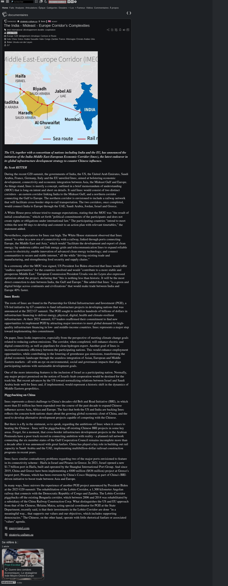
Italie (41, 39)
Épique (42, 7)
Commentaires (101, 7)
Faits (11, 7)
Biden (9, 42)
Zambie (54, 39)
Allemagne (71, 39)
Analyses (19, 7)
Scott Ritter (12, 33)
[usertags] (112, 30)
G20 (16, 36)
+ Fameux (80, 7)
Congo (47, 39)
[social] (108, 30)
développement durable (33, 30)
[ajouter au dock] (123, 30)
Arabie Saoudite (31, 39)
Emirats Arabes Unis (85, 39)
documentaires (18, 15)
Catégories (52, 7)
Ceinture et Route (48, 36)
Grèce (20, 39)
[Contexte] (116, 30)
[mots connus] (120, 30)
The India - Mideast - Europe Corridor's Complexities (47, 25)
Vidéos (89, 7)
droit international (14, 30)
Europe (10, 36)
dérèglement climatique (29, 36)
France (62, 39)
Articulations (31, 7)
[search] (22, 1)
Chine (14, 39)
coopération (50, 30)
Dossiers (63, 7)
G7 (8, 45)
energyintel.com (19, 528)
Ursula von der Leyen (22, 42)
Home (5, 7)
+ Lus (71, 7)
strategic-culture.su (28, 21)
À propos (114, 7)
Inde (9, 39)
